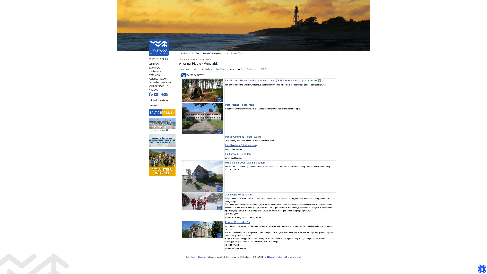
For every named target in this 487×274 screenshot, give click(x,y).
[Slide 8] (257, 46)
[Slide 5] (243, 46)
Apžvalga (185, 69)
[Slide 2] (230, 46)
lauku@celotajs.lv (276, 257)
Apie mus (153, 90)
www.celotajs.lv (294, 257)
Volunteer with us (158, 86)
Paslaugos (251, 69)
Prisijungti (153, 106)
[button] (210, 54)
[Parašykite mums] (165, 95)
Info (195, 69)
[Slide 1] (225, 46)
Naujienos (154, 64)
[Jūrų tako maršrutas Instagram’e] (161, 95)
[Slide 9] (262, 46)
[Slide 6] (248, 46)
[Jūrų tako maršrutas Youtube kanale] (156, 95)
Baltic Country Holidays (196, 257)
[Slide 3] (234, 46)
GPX (265, 69)
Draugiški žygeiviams (160, 82)
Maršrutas (155, 71)
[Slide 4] (239, 46)
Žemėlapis (154, 75)
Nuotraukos (207, 69)
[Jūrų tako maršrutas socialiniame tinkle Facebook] (151, 95)
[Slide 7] (253, 46)
